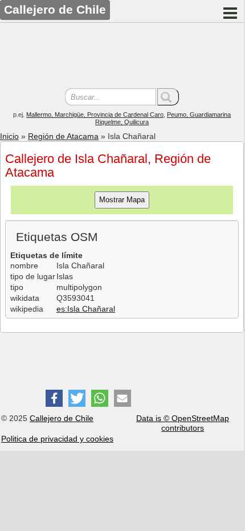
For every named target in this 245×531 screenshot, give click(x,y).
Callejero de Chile (61, 418)
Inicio (9, 136)
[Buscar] (168, 96)
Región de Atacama (63, 136)
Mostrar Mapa (122, 199)
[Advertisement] (122, 57)
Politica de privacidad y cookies (57, 438)
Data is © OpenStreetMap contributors (182, 423)
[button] (54, 398)
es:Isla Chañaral (85, 308)
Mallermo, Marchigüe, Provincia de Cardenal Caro (95, 114)
